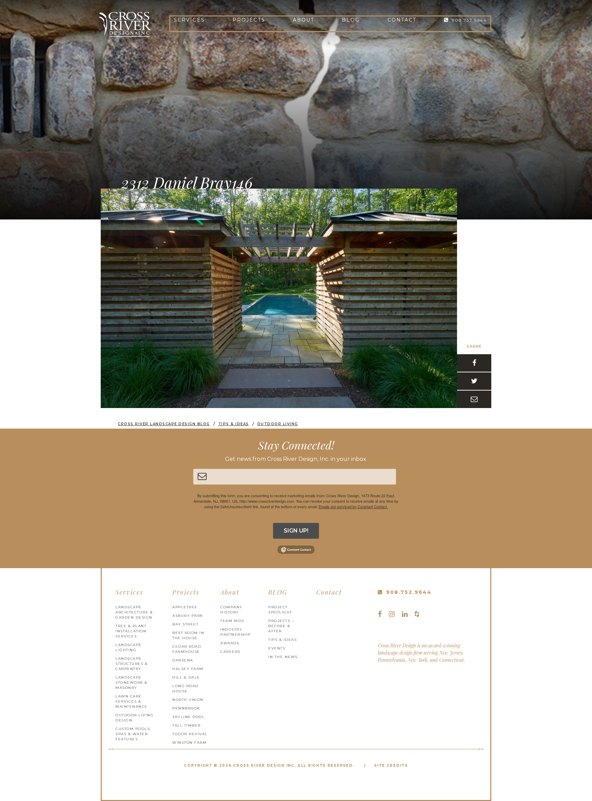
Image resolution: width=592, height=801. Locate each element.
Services (189, 20)
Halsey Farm (188, 669)
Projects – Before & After (281, 626)
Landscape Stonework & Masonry (131, 682)
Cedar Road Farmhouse (186, 649)
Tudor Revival (190, 734)
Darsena (182, 660)
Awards (229, 643)
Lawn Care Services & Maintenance (131, 701)
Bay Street (185, 624)
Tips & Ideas (282, 639)
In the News (283, 657)
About (303, 20)
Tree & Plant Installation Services (130, 631)
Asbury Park (187, 615)
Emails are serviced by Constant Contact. (353, 506)
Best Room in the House (188, 635)
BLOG (350, 20)
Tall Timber (186, 725)
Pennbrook (186, 708)
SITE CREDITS (391, 765)
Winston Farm (189, 742)
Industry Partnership (235, 632)
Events (276, 648)
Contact (402, 20)
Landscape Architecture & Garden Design (134, 612)
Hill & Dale (186, 677)
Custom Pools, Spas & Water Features (133, 734)
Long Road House (185, 688)
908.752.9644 (469, 20)
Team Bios (232, 621)
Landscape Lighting (128, 647)
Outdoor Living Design (134, 717)
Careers (230, 651)
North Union (188, 699)
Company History (231, 609)
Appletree (185, 607)
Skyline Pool (188, 717)
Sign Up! (296, 530)
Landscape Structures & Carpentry (131, 663)
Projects (249, 20)
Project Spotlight (280, 609)
